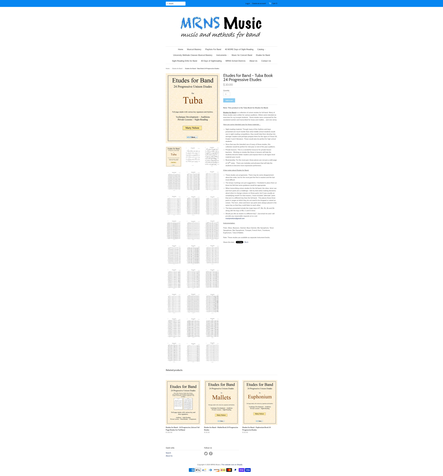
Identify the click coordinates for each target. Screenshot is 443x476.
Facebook (211, 453)
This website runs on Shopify (231, 465)
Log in (247, 3)
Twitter (206, 453)
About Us (169, 456)
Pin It (246, 242)
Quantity (226, 90)
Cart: (274, 3)
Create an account (259, 3)
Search (168, 453)
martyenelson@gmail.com (235, 218)
